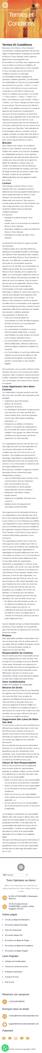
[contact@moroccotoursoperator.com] (4, 1016)
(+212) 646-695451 (17, 1001)
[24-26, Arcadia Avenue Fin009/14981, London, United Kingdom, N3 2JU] (4, 906)
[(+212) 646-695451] (4, 1001)
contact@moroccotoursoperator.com (23, 1016)
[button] (15, 874)
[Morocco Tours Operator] (5, 5)
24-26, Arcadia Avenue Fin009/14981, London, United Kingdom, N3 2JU (21, 906)
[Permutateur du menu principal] (37, 5)
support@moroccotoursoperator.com (24, 1024)
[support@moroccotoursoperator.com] (4, 1024)
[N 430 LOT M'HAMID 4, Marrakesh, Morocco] (4, 898)
